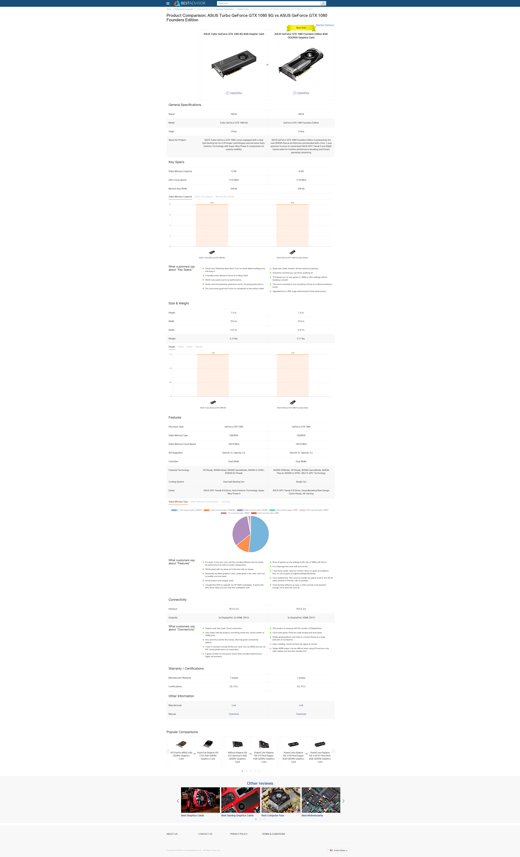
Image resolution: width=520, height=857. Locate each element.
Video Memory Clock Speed (204, 502)
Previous (168, 751)
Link (234, 705)
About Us (172, 834)
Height (172, 347)
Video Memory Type (178, 502)
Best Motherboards (312, 815)
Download (234, 714)
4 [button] (254, 771)
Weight (199, 347)
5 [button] (258, 771)
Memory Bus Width (225, 197)
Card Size (225, 502)
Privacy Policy (239, 834)
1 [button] (242, 771)
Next (333, 751)
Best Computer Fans (272, 815)
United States (339, 850)
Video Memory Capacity (180, 197)
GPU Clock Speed (204, 197)
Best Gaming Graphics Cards (237, 815)
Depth (190, 347)
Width (181, 347)
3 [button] (250, 771)
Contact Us (205, 834)
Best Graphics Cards (192, 815)
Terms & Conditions (273, 834)
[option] (194, 752)
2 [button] (246, 771)
